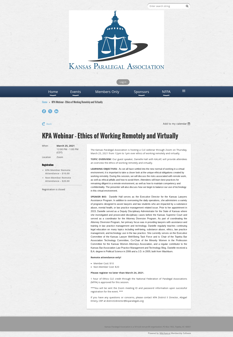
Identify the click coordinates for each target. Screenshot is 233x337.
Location (46, 157)
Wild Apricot (164, 333)
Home (44, 102)
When (45, 145)
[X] (50, 111)
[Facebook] (44, 111)
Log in (123, 81)
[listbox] (177, 124)
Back (49, 123)
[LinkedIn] (56, 111)
